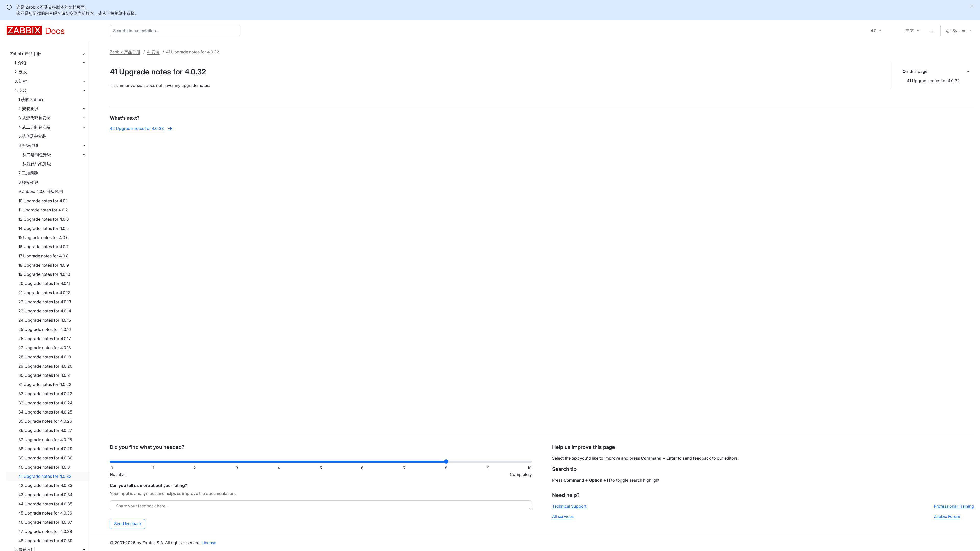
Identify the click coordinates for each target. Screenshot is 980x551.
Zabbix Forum (947, 516)
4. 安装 (20, 90)
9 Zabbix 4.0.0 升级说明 (40, 191)
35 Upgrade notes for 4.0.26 (45, 421)
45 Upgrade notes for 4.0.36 (45, 513)
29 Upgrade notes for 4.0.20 (45, 366)
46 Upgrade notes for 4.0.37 (45, 522)
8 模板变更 (28, 182)
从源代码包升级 (36, 163)
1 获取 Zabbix (30, 99)
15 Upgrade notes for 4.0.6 (43, 237)
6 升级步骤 (28, 145)
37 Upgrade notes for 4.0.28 (45, 439)
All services (563, 516)
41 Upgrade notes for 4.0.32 (44, 476)
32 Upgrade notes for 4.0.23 (45, 393)
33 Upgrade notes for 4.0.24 (45, 402)
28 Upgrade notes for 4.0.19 (44, 356)
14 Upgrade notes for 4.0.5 (43, 228)
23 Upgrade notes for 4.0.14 (44, 311)
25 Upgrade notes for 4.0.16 (44, 329)
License (209, 542)
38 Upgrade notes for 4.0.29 (45, 448)
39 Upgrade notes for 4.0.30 (45, 457)
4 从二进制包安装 (34, 127)
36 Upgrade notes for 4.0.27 (45, 430)
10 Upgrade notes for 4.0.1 (43, 200)
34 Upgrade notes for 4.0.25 (45, 412)
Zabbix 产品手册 (25, 53)
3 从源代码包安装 (34, 117)
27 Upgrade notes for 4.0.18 (44, 347)
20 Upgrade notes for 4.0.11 (44, 283)
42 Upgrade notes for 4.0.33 (45, 485)
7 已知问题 (28, 173)
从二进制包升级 (36, 154)
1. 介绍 (20, 62)
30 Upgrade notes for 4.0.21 (44, 375)
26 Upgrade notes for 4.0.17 (44, 338)
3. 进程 (20, 81)
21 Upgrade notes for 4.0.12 (44, 292)
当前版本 (86, 13)
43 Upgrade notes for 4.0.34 (45, 494)
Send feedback (127, 524)
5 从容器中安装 (32, 136)
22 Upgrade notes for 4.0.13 (44, 301)
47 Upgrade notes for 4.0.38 (45, 531)
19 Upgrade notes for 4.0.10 (44, 274)
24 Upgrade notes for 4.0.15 (44, 320)
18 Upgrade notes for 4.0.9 (43, 265)
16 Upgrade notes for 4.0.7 (43, 246)
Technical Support (569, 506)
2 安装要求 (28, 108)
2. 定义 (20, 71)
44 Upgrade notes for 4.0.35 (45, 503)
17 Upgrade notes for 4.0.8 (43, 255)
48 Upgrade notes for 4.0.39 (45, 540)
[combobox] (176, 30)
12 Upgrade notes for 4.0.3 (43, 219)
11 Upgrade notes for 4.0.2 (43, 209)
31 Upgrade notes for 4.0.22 (44, 384)
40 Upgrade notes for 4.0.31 (44, 467)
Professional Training (954, 506)
